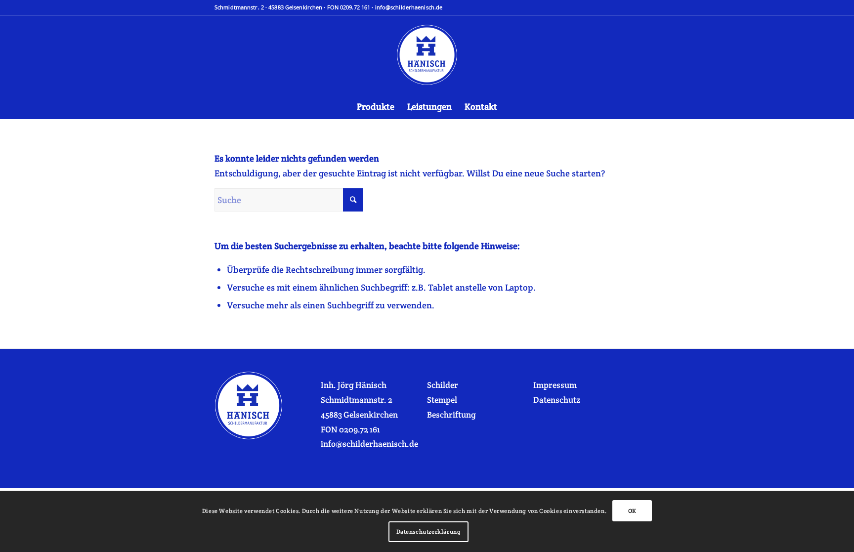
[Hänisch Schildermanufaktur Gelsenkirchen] (427, 54)
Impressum (555, 385)
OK (632, 510)
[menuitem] (375, 106)
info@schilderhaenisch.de (409, 7)
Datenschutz (556, 400)
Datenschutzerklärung (428, 531)
